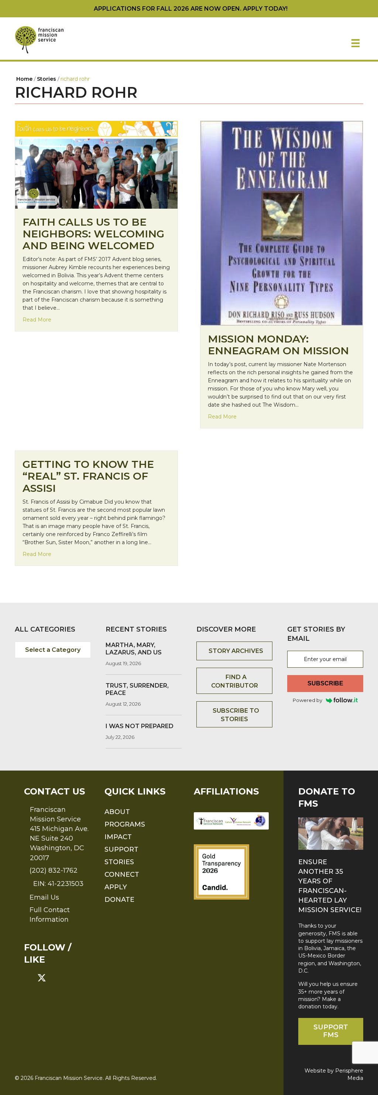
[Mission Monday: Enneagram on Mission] (281, 222)
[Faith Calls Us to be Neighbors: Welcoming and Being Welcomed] (96, 164)
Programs (124, 824)
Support (121, 849)
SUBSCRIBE (325, 683)
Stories (119, 862)
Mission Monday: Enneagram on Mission (278, 345)
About (117, 812)
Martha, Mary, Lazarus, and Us (134, 649)
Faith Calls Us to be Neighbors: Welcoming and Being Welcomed (93, 234)
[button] (28, 977)
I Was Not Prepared (139, 726)
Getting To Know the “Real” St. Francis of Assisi (88, 476)
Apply (115, 887)
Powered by (307, 700)
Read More (37, 319)
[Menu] (355, 43)
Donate (119, 900)
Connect (121, 874)
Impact (118, 837)
